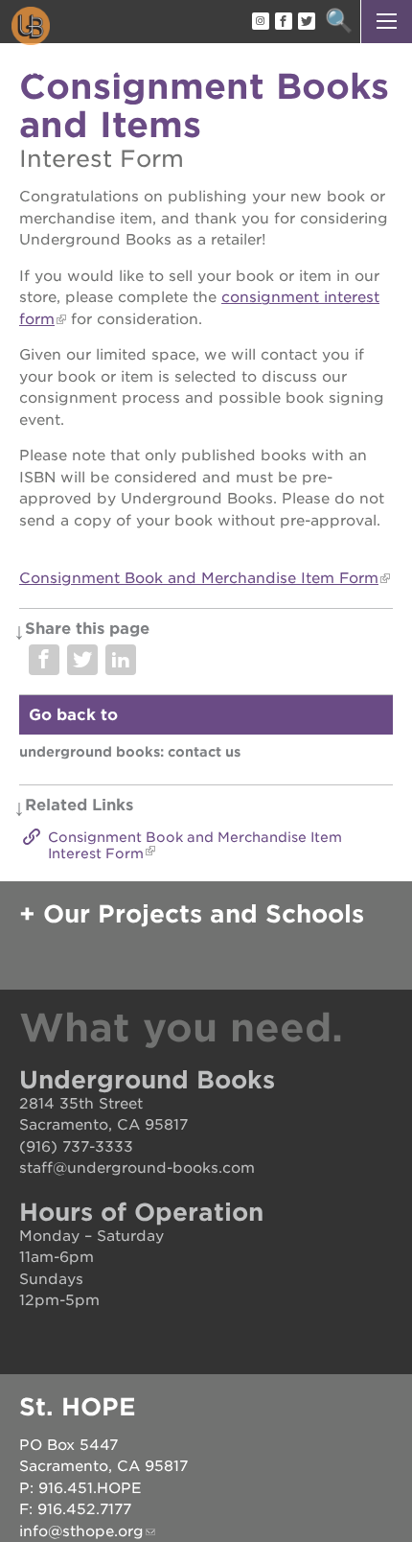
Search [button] (338, 21)
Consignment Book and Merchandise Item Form (198, 578)
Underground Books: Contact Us (129, 751)
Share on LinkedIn (120, 659)
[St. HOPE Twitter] (305, 22)
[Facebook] (282, 22)
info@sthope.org (81, 1531)
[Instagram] (259, 22)
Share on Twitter (82, 659)
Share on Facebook (44, 659)
